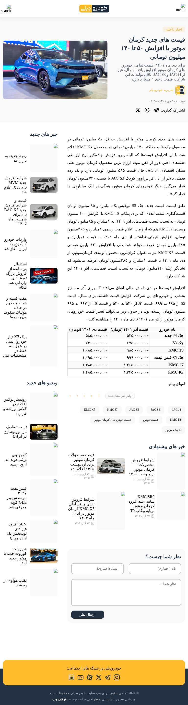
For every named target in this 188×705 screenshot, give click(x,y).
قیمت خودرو (150, 419)
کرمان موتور (173, 430)
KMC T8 (175, 419)
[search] (6, 9)
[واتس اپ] (147, 110)
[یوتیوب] (78, 676)
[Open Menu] (180, 8)
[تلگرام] (156, 110)
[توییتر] (138, 110)
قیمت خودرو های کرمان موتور (112, 419)
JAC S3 (155, 409)
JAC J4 (176, 409)
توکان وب (59, 699)
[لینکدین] (71, 676)
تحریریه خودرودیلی (161, 90)
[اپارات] (88, 676)
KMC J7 (112, 409)
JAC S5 (134, 409)
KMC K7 (89, 409)
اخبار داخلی (173, 29)
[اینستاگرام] (115, 676)
